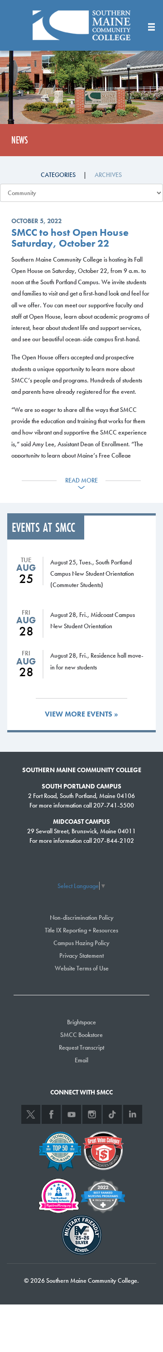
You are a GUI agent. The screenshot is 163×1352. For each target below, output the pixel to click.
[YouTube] (71, 1114)
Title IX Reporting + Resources (81, 930)
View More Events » (81, 714)
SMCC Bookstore (81, 1035)
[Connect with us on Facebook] (51, 1114)
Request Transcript (81, 1047)
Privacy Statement (81, 955)
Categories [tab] (58, 175)
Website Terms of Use (82, 968)
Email (81, 1060)
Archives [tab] (108, 175)
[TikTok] (112, 1114)
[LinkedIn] (132, 1114)
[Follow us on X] (30, 1114)
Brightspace (81, 1022)
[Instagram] (91, 1114)
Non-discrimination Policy (82, 917)
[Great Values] (103, 1150)
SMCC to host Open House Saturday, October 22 (70, 238)
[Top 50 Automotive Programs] (60, 1150)
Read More (81, 480)
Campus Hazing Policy (81, 943)
